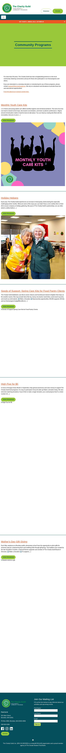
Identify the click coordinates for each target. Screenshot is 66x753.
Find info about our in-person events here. (16, 91)
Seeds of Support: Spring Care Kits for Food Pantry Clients (33, 291)
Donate (57, 11)
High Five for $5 (9, 384)
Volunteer (46, 11)
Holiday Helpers (9, 198)
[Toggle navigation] (3, 17)
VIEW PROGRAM (8, 120)
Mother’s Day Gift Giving (14, 541)
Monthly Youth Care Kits (14, 105)
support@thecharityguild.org (17, 86)
